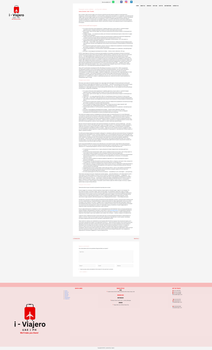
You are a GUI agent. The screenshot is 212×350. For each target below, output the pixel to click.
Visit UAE (155, 5)
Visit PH (161, 5)
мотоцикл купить (114, 210)
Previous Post (76, 238)
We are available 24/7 (106, 2)
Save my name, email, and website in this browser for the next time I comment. (96, 269)
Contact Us (175, 5)
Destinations (168, 5)
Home (137, 5)
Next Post (136, 238)
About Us (143, 5)
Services (149, 5)
